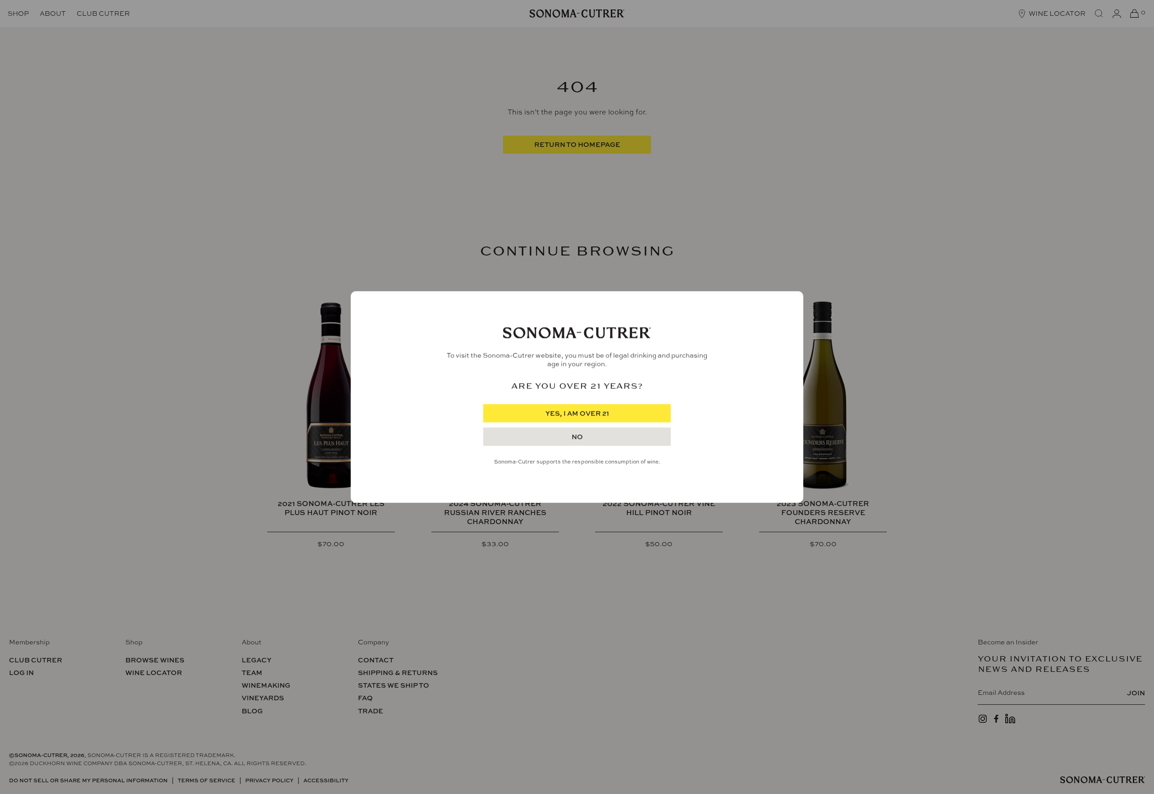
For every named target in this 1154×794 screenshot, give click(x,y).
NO (577, 437)
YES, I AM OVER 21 (577, 413)
